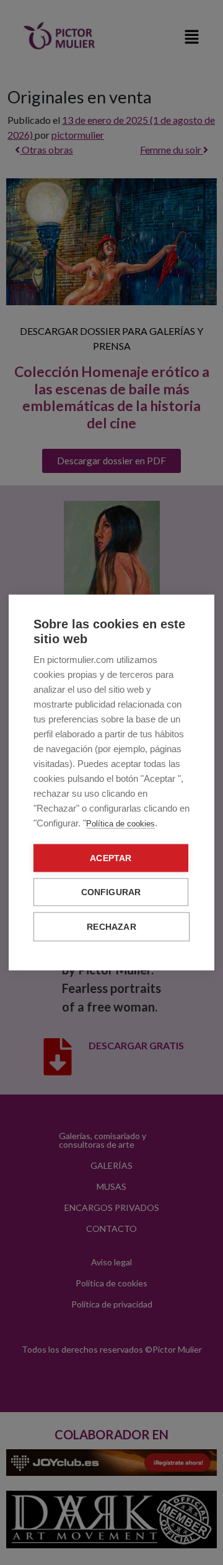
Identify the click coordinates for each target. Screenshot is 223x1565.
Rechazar (111, 927)
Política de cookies (120, 823)
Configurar (111, 892)
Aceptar (110, 858)
